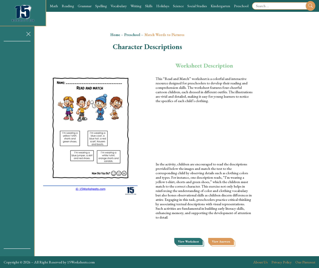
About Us (260, 262)
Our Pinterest (305, 262)
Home (115, 34)
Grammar (85, 6)
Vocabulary (119, 6)
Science (178, 6)
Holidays (162, 6)
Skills (148, 6)
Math (54, 6)
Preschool (241, 6)
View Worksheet (188, 241)
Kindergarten (220, 6)
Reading (68, 6)
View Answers (221, 241)
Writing (136, 6)
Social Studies (197, 6)
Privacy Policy (281, 262)
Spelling (101, 6)
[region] (17, 144)
